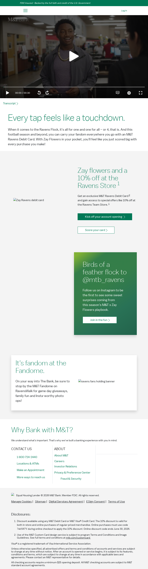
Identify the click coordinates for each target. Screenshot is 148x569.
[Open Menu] (25, 11)
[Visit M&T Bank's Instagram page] (108, 463)
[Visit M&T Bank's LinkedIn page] (124, 463)
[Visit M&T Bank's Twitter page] (116, 463)
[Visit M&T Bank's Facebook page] (100, 463)
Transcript (9, 103)
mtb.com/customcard (78, 538)
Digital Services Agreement (66, 501)
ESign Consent (95, 501)
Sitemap (40, 501)
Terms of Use (116, 501)
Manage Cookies (21, 501)
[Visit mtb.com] (74, 11)
